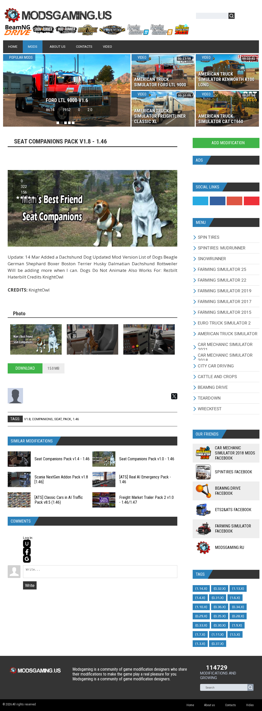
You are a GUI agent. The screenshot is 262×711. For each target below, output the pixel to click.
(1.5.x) (235, 634)
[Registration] (253, 17)
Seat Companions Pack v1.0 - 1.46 (146, 458)
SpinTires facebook (233, 471)
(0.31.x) (218, 598)
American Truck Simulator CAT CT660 (220, 118)
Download (25, 368)
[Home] (96, 33)
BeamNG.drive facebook (228, 491)
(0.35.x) (220, 616)
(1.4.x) (200, 598)
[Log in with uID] (27, 543)
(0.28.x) (238, 616)
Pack (67, 419)
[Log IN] (241, 17)
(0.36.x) (220, 607)
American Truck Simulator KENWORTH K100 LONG (226, 79)
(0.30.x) (220, 625)
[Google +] (234, 201)
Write (30, 585)
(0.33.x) (201, 625)
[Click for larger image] (36, 339)
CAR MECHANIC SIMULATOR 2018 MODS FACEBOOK (235, 453)
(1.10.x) (201, 607)
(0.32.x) (220, 588)
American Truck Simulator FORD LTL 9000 (160, 82)
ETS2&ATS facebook (233, 509)
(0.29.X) (201, 616)
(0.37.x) (218, 644)
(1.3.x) (200, 644)
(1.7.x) (200, 634)
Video (141, 57)
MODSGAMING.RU (229, 547)
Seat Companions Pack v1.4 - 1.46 (62, 458)
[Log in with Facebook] (27, 551)
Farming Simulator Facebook (233, 529)
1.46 (76, 419)
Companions (42, 419)
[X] (174, 396)
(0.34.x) (238, 607)
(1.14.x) (201, 588)
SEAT (58, 419)
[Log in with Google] (27, 559)
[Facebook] (217, 201)
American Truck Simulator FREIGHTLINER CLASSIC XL (160, 116)
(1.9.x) (237, 625)
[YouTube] (251, 201)
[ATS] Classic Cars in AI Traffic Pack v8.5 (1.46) (59, 500)
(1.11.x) (218, 634)
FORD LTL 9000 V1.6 (67, 100)
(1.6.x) (235, 598)
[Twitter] (200, 201)
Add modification (228, 142)
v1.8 (27, 419)
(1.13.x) (238, 588)
